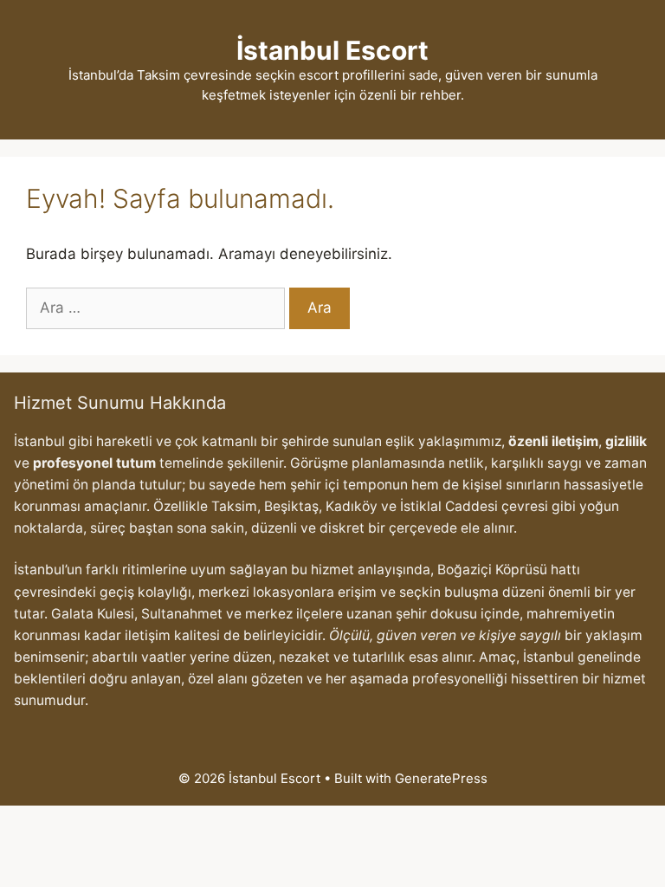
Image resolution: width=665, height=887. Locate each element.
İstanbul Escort (332, 50)
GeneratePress (441, 778)
